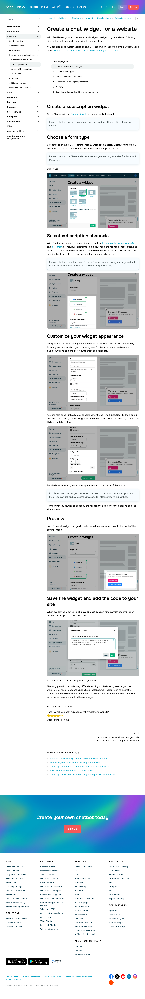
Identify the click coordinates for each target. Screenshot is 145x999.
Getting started (16, 41)
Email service (13, 26)
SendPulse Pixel (82, 906)
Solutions (13, 913)
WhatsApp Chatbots (49, 878)
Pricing (44, 6)
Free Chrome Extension (16, 898)
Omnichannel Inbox (83, 922)
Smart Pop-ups (81, 902)
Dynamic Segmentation (85, 930)
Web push (12, 116)
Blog (111, 882)
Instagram (57, 246)
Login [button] (122, 7)
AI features (14, 78)
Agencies (113, 910)
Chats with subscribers (21, 69)
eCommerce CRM (82, 878)
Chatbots (11, 36)
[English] (113, 7)
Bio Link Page (81, 886)
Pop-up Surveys (82, 910)
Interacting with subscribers (22, 55)
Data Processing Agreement (79, 976)
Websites (12, 97)
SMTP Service (12, 870)
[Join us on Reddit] (111, 982)
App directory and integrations (16, 137)
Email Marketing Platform (17, 906)
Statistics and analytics (20, 87)
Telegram (119, 243)
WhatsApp (130, 243)
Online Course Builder (84, 866)
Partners (81, 6)
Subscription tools (19, 64)
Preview (59, 87)
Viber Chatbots (47, 921)
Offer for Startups (117, 926)
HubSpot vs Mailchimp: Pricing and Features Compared (79, 758)
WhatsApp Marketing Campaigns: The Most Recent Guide (80, 766)
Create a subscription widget (69, 66)
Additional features (17, 83)
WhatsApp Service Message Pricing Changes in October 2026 (82, 774)
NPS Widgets (81, 914)
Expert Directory (116, 898)
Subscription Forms (14, 878)
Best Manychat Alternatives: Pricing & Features (75, 762)
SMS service (13, 121)
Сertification (114, 914)
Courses (11, 107)
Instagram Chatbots (49, 870)
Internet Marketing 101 (119, 878)
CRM (9, 92)
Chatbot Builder (47, 866)
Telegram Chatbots (49, 929)
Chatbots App (46, 917)
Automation (13, 31)
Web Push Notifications (85, 898)
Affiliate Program (116, 918)
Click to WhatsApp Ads (50, 894)
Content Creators (14, 926)
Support (55, 6)
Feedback (79, 950)
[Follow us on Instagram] (135, 976)
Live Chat (79, 918)
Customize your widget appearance (72, 81)
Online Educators (14, 922)
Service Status (116, 874)
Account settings (15, 131)
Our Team (79, 946)
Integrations (114, 886)
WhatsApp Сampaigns (50, 890)
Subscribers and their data (23, 59)
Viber (10, 126)
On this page (59, 61)
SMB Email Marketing (15, 902)
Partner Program (116, 922)
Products (33, 6)
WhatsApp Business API (51, 886)
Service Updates (82, 954)
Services (80, 861)
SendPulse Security (53, 976)
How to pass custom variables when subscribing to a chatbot (86, 50)
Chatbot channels (17, 45)
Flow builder (14, 50)
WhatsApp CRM (47, 909)
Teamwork (16, 73)
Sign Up (133, 7)
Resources (68, 6)
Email (9, 861)
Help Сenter (114, 870)
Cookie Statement (31, 976)
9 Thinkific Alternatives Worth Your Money (72, 770)
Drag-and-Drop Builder (16, 874)
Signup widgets (79, 114)
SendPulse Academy (118, 866)
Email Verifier (12, 894)
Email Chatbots (47, 882)
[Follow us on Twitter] (117, 976)
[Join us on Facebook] (111, 976)
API (110, 890)
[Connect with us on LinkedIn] (129, 976)
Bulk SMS (79, 890)
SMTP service (14, 111)
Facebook (107, 243)
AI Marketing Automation (86, 934)
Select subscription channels (69, 76)
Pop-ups (11, 102)
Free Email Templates (15, 890)
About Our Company (88, 941)
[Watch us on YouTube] (123, 976)
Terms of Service (13, 979)
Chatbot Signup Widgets (51, 913)
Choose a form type (65, 71)
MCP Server (114, 894)
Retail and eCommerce (16, 918)
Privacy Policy (12, 976)
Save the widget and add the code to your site (77, 92)
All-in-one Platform (83, 926)
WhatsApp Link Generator (52, 898)
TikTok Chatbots (47, 874)
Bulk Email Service (14, 866)
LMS (77, 870)
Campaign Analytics (15, 886)
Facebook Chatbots (49, 925)
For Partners (118, 905)
